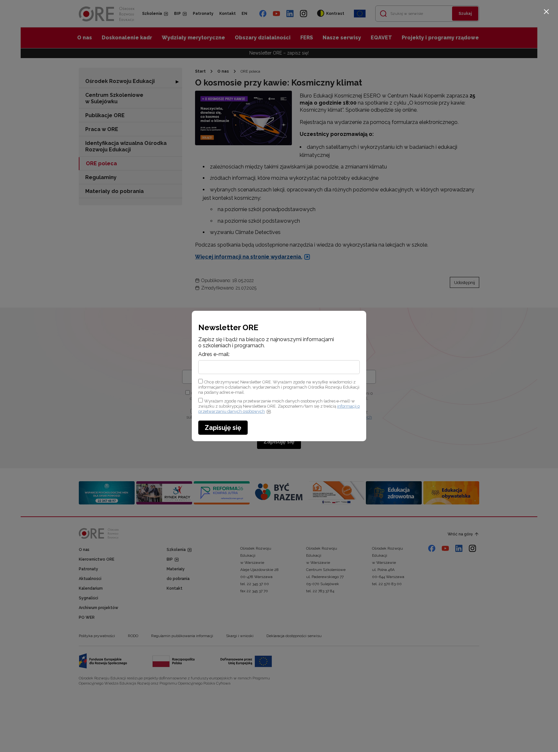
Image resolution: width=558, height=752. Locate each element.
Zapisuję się (223, 428)
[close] (546, 11)
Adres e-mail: (214, 354)
